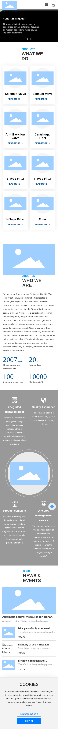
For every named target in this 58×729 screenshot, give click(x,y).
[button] (27, 39)
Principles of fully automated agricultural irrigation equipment (36, 629)
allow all (29, 721)
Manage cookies (29, 713)
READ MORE (14, 99)
